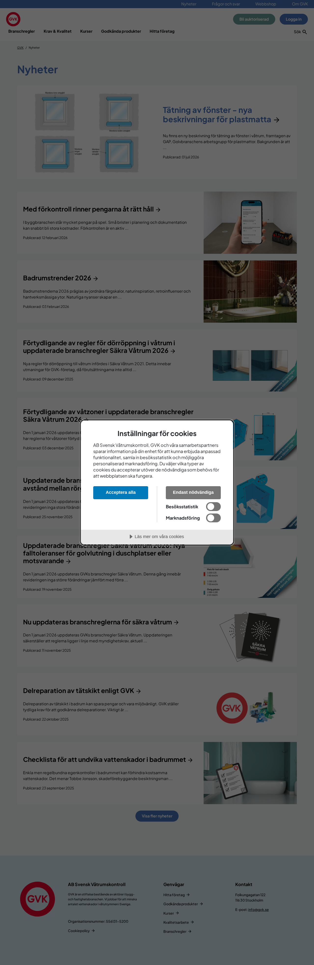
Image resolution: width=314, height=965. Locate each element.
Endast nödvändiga (193, 492)
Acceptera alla (121, 492)
